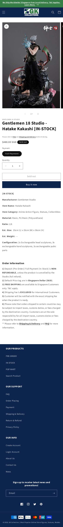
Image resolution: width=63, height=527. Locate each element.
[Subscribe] (54, 493)
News (8, 471)
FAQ (14, 137)
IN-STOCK (10, 362)
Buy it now (31, 184)
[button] (3, 12)
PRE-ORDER (11, 356)
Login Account (12, 452)
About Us (10, 458)
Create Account (13, 445)
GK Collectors (14, 522)
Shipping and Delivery (27, 137)
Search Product (13, 376)
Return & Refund (14, 420)
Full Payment (13, 154)
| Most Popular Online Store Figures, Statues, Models (40, 522)
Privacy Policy (12, 427)
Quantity (6, 160)
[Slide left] (25, 114)
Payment (10, 407)
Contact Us (11, 465)
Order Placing (12, 400)
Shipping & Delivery (15, 414)
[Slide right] (38, 114)
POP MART (11, 369)
